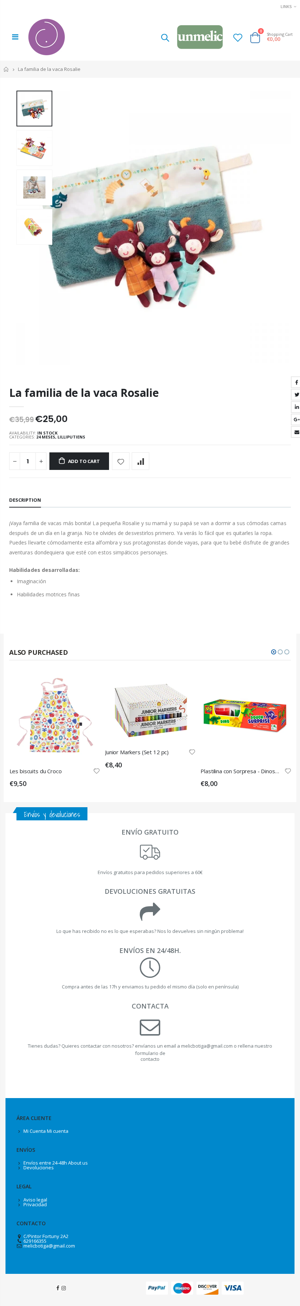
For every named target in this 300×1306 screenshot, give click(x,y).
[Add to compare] (140, 461)
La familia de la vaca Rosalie (83, 392)
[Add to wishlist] (121, 461)
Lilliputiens (71, 437)
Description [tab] (25, 500)
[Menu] (15, 37)
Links (286, 6)
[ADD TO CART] (183, 683)
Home (6, 69)
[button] (273, 652)
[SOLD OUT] (87, 683)
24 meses (45, 437)
